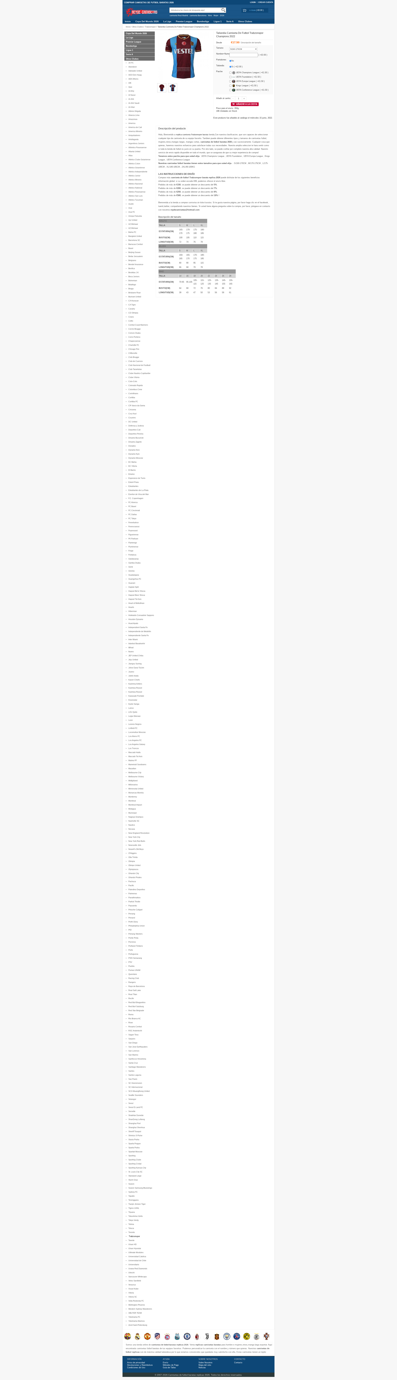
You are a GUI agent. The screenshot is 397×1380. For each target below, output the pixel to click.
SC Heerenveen (134, 1083)
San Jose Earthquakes (137, 1047)
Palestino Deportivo (136, 889)
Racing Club (133, 978)
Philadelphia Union (136, 926)
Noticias (202, 1367)
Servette (131, 1111)
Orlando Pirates (134, 877)
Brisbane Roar (134, 293)
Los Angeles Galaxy (136, 744)
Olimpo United (134, 865)
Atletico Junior (133, 176)
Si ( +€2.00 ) (237, 66)
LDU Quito (132, 712)
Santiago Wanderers (136, 1067)
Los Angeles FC (134, 740)
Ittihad (130, 647)
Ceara (130, 317)
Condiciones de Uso (136, 1367)
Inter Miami (132, 639)
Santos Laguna (134, 1075)
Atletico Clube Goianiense (138, 160)
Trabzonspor (150, 27)
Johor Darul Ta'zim (135, 668)
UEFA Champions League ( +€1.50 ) (252, 72)
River (130, 1023)
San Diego (132, 1043)
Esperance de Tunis (136, 478)
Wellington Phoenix (136, 1305)
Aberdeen (132, 67)
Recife (130, 998)
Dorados (131, 446)
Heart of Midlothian (135, 603)
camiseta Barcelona (198, 15)
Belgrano (131, 260)
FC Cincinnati (133, 510)
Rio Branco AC (134, 1019)
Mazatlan (131, 768)
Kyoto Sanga (133, 704)
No (232, 61)
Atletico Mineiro (134, 180)
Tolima (130, 1224)
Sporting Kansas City (136, 1168)
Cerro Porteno (133, 337)
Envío (165, 1362)
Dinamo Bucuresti (135, 438)
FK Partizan (132, 539)
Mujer (216, 15)
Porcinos (131, 942)
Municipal (132, 813)
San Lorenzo (133, 1051)
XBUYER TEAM (134, 1313)
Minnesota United (135, 789)
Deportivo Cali (134, 430)
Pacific (130, 885)
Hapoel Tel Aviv (134, 599)
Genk (130, 567)
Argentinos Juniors (135, 143)
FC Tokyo (131, 518)
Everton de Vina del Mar (138, 494)
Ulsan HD (132, 1244)
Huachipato (132, 623)
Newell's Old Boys (135, 849)
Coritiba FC (132, 401)
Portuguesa (132, 954)
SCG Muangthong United (138, 1091)
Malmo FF (132, 760)
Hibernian (132, 611)
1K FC (130, 63)
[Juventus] (206, 1337)
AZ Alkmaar (132, 224)
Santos (130, 1071)
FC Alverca (132, 502)
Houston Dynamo (135, 619)
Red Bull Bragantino (136, 1002)
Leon (130, 720)
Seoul (130, 1103)
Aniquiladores (133, 135)
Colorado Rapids (135, 385)
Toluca (130, 1228)
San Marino (132, 1055)
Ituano (130, 652)
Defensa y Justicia (135, 426)
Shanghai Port (134, 1123)
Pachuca (131, 881)
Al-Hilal (131, 107)
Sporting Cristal (134, 1164)
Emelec (131, 474)
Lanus (130, 708)
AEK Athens (132, 79)
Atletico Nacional (135, 184)
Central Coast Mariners (137, 325)
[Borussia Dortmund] (246, 1337)
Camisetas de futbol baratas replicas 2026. (189, 1375)
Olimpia (131, 861)
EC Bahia (131, 462)
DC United (132, 422)
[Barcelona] (127, 1337)
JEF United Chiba (135, 656)
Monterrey (132, 797)
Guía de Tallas (169, 1367)
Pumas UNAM (133, 970)
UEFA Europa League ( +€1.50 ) (250, 81)
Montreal (131, 801)
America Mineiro (134, 131)
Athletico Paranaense (137, 147)
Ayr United (132, 220)
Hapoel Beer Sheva (136, 595)
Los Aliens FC (133, 736)
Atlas (130, 155)
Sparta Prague (134, 1144)
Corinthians (132, 393)
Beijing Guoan (134, 252)
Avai (129, 208)
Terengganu (133, 1200)
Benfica (131, 268)
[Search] (223, 10)
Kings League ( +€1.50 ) (247, 85)
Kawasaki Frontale (135, 696)
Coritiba (131, 397)
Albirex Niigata (134, 111)
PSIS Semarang (134, 958)
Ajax (129, 87)
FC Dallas (132, 514)
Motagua (131, 809)
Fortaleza (131, 555)
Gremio (131, 571)
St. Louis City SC (135, 1172)
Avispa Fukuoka (134, 216)
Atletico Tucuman (135, 200)
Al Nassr (131, 95)
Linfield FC (132, 728)
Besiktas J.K (133, 272)
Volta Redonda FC (135, 1301)
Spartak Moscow (134, 1152)
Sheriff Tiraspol (134, 1131)
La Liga (167, 21)
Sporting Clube (134, 1160)
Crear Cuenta (265, 2)
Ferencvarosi (133, 527)
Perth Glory (132, 922)
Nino (210, 15)
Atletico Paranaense (136, 192)
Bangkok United (134, 236)
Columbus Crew (134, 389)
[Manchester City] (226, 1337)
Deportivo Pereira (135, 434)
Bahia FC (131, 232)
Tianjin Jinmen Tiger (136, 1204)
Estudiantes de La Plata (137, 490)
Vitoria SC (132, 1297)
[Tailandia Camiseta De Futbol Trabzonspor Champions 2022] (162, 85)
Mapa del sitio (204, 1365)
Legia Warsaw (134, 716)
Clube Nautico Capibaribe (138, 373)
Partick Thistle (133, 902)
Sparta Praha (133, 1148)
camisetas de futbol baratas (200, 202)
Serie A (230, 21)
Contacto (238, 1362)
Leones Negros (134, 724)
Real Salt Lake (134, 990)
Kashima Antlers (134, 684)
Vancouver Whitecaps (137, 1277)
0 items (253, 10)
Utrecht (130, 1273)
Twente (130, 1240)
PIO (129, 930)
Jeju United (132, 660)
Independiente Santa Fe (138, 635)
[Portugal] (266, 1337)
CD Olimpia (132, 313)
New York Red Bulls (136, 841)
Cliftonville (132, 353)
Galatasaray (133, 559)
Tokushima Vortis (135, 1216)
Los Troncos (133, 748)
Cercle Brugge (134, 329)
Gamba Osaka (134, 563)
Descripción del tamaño (251, 43)
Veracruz (131, 1285)
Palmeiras (132, 893)
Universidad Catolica (136, 1256)
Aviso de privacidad (136, 1362)
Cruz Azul (131, 414)
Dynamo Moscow (135, 458)
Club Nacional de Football (138, 365)
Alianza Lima (133, 115)
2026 (222, 15)
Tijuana (131, 1212)
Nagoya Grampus (135, 817)
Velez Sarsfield (134, 1281)
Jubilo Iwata (132, 676)
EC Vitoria (132, 466)
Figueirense (132, 535)
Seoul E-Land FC (135, 1107)
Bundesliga (203, 21)
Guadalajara (133, 575)
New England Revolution (138, 833)
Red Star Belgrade (135, 1010)
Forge (130, 551)
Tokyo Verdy (133, 1220)
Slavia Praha (133, 1139)
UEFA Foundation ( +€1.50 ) (248, 77)
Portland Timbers (135, 946)
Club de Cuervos (135, 361)
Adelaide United (134, 71)
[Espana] (216, 1337)
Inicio (128, 21)
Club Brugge (133, 357)
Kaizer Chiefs (133, 680)
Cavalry (131, 309)
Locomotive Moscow (136, 732)
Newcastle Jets (134, 845)
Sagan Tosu (132, 1035)
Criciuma (131, 410)
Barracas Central (135, 244)
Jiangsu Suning (134, 664)
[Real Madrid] (137, 1337)
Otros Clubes (245, 21)
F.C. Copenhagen (135, 498)
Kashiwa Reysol (134, 688)
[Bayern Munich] (167, 1337)
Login (253, 2)
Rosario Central (134, 1027)
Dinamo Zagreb (134, 442)
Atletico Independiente (137, 172)
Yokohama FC (133, 1317)
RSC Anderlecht (134, 1031)
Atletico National (134, 188)
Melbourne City (134, 773)
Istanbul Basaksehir (136, 643)
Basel (130, 248)
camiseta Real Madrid (179, 15)
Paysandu (132, 906)
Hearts (130, 607)
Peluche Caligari (135, 910)
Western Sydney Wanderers (139, 1309)
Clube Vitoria (133, 377)
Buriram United (134, 297)
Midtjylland (132, 781)
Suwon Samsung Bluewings (139, 1188)
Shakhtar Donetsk (135, 1115)
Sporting (131, 1156)
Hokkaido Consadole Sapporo (140, 615)
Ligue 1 (218, 21)
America (131, 123)
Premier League (184, 21)
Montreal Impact (134, 805)
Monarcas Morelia (135, 793)
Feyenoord (132, 531)
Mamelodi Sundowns (136, 764)
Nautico (131, 825)
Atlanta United (133, 151)
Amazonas (132, 119)
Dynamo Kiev (133, 450)
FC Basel (131, 506)
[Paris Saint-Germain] (236, 1337)
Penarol (131, 918)
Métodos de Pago (171, 1365)
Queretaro (132, 974)
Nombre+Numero (223, 54)
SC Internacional (135, 1087)
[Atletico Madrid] (157, 1337)
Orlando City (133, 873)
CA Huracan (133, 301)
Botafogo (131, 285)
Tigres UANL (133, 1208)
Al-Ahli (130, 99)
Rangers (131, 982)
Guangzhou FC (134, 579)
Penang (131, 914)
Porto (130, 950)
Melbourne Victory (135, 777)
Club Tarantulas (134, 369)
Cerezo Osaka (134, 333)
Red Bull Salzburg (135, 1006)
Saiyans (131, 1039)
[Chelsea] (187, 1337)
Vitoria (130, 1293)
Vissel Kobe (132, 1289)
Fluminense (132, 547)
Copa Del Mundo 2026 (147, 21)
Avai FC (131, 212)
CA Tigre (131, 305)
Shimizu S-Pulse (134, 1135)
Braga (130, 289)
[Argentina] (177, 1337)
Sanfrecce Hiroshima (136, 1059)
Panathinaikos (134, 898)
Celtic (130, 321)
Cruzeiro (131, 418)
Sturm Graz (132, 1180)
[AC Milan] (197, 1337)
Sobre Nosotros (205, 1362)
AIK (129, 83)
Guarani (131, 583)
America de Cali (134, 127)
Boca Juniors (133, 276)
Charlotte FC (133, 345)
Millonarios (132, 785)
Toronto (131, 1232)
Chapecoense (133, 341)
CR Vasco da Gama (136, 406)
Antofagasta (132, 139)
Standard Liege (134, 1176)
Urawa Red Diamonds (137, 1269)
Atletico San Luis (135, 196)
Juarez (130, 672)
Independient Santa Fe (137, 627)
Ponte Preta (132, 938)
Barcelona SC (133, 240)
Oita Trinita (132, 857)
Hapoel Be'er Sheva (136, 591)
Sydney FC (132, 1192)
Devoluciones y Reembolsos (140, 1365)
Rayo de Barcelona (136, 986)
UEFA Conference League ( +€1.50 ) (252, 90)
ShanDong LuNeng (136, 1119)
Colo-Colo (132, 381)
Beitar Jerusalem (135, 256)
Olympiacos (132, 869)
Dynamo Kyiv (133, 454)
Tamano (219, 48)
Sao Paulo (132, 1079)
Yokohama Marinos (136, 1321)
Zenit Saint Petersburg (137, 1325)
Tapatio (131, 1196)
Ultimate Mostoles (135, 1252)
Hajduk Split (133, 587)
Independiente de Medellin (139, 631)
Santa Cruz (132, 1063)
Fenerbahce (133, 522)
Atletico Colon (133, 164)
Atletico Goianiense (136, 168)
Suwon (130, 1184)
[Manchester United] (147, 1337)
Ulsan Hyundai (134, 1248)
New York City (133, 837)
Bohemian (132, 281)
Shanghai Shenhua (136, 1127)
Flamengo (132, 543)
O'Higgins (132, 853)
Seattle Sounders (135, 1095)
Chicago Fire (133, 349)
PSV (129, 962)
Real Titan (132, 994)
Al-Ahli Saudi (133, 103)
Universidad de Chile (136, 1260)
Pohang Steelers (135, 934)
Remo (130, 1014)
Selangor (131, 1099)
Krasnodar (132, 700)
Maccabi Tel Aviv (134, 756)
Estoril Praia (133, 482)
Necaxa (131, 829)
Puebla (130, 966)
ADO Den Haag (134, 75)
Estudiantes (132, 486)
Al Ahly (130, 91)
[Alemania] (256, 1337)
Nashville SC (133, 821)
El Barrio (131, 470)
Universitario (133, 1265)
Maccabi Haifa (134, 752)
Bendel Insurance (135, 264)
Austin (130, 204)
